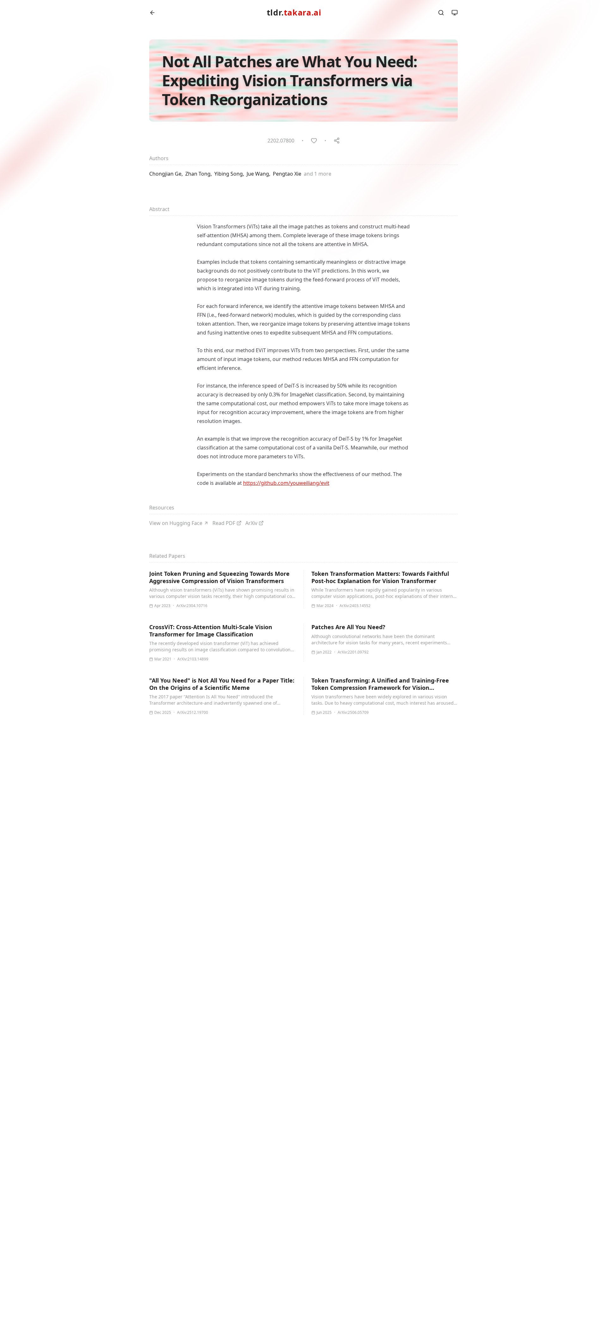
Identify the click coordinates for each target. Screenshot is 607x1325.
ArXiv (251, 523)
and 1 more (317, 173)
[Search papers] (441, 12)
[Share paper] (337, 140)
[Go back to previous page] (152, 12)
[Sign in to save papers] (314, 140)
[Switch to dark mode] (454, 12)
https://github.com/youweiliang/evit (286, 482)
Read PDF (223, 523)
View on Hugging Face (175, 523)
